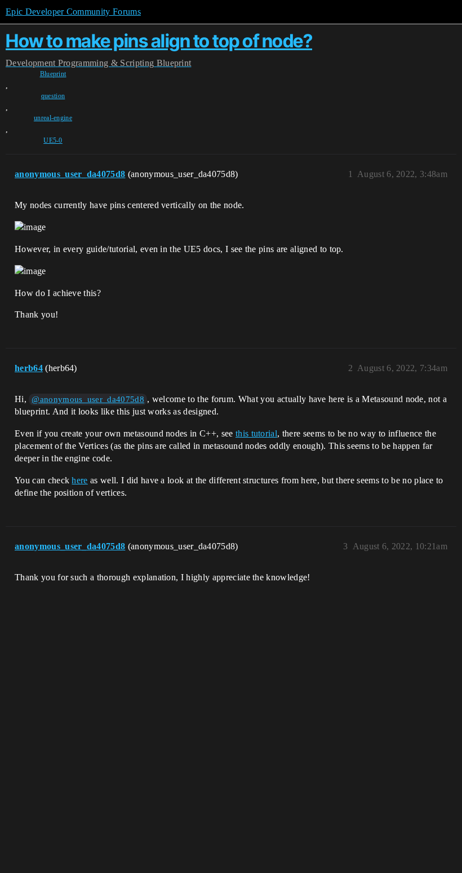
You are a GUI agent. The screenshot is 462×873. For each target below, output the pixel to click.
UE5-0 (53, 140)
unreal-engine (53, 118)
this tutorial (256, 433)
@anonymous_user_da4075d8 (88, 399)
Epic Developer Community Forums (73, 11)
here (79, 480)
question (53, 96)
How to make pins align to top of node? (159, 41)
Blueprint (53, 74)
